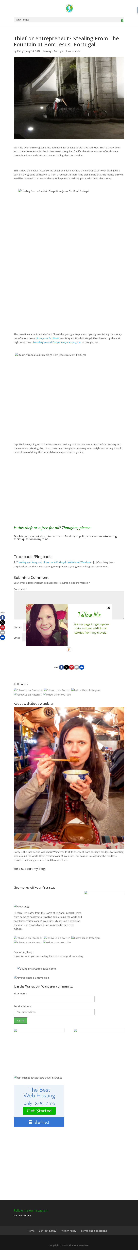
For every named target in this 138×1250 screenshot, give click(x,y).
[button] (89, 615)
